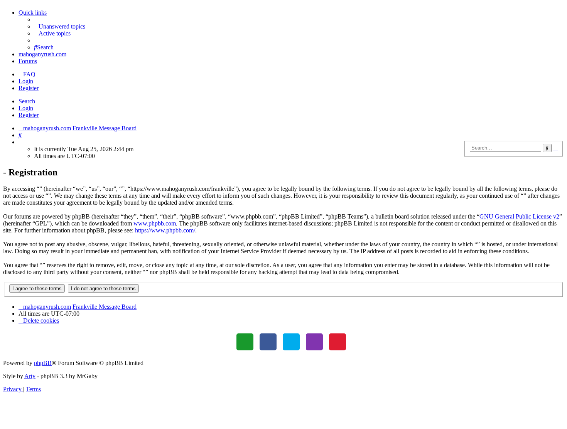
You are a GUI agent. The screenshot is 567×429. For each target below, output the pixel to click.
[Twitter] (291, 341)
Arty (29, 376)
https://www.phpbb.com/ (165, 230)
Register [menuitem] (29, 88)
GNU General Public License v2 (519, 216)
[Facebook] (268, 341)
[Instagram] (314, 341)
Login (26, 108)
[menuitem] (59, 26)
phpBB (43, 363)
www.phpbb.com (154, 223)
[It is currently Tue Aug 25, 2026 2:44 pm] (21, 142)
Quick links (33, 12)
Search (27, 101)
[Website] (244, 341)
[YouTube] (337, 341)
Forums (28, 61)
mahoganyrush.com (42, 54)
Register (29, 115)
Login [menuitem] (26, 81)
